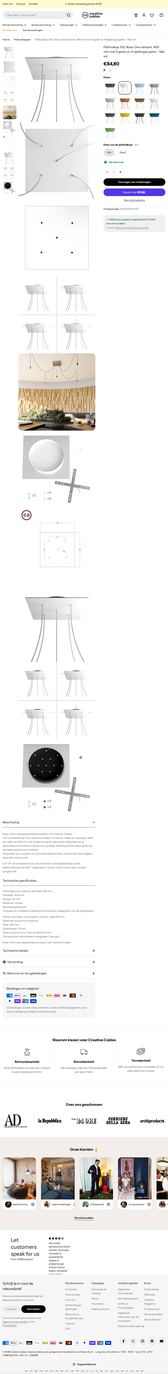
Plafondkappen (22, 39)
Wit (109, 152)
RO (112, 1371)
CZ (46, 1371)
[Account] (144, 15)
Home (6, 39)
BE (36, 1371)
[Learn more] (110, 70)
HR (77, 1371)
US (137, 1371)
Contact (20, 3)
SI (127, 1371)
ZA (142, 1371)
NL (102, 1371)
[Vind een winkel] (136, 15)
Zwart (122, 152)
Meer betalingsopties (134, 200)
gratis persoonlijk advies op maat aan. (132, 227)
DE (51, 1371)
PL (107, 1371)
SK (117, 1371)
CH (41, 1371)
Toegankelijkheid (86, 1364)
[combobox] (38, 15)
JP (97, 1371)
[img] (60, 1238)
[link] (16, 1121)
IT (92, 1371)
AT (31, 1371)
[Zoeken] (69, 15)
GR (72, 1371)
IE (87, 1371)
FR (67, 1371)
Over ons (8, 3)
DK (57, 1371)
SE (122, 1371)
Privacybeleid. (10, 1325)
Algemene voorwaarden (15, 1321)
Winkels (33, 3)
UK (132, 1371)
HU (83, 1371)
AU (26, 1371)
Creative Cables (18, 1352)
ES (62, 1371)
